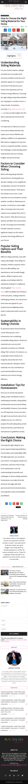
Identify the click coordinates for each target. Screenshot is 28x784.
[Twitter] (22, 775)
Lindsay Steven (5, 26)
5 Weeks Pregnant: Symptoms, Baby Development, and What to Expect (13, 727)
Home (2, 13)
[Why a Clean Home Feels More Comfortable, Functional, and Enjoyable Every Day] (5, 584)
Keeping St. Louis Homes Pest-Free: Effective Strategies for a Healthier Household (18, 591)
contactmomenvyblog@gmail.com (14, 765)
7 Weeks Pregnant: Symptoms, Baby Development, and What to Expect (13, 701)
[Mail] (14, 775)
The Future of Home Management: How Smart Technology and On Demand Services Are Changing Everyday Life (18, 574)
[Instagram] (9, 775)
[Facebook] (5, 775)
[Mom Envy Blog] (14, 8)
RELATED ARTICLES (5, 566)
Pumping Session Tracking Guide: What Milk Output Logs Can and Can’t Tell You (12, 710)
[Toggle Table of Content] (18, 55)
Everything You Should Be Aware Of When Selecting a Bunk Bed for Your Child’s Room (7, 518)
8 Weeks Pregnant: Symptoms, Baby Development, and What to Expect (13, 693)
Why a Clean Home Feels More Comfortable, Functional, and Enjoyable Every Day (17, 584)
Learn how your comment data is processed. (14, 640)
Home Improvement (9, 13)
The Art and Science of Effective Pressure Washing (21, 517)
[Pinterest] (18, 775)
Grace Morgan (4, 714)
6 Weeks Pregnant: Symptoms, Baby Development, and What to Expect (13, 719)
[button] (26, 2)
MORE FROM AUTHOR (17, 566)
